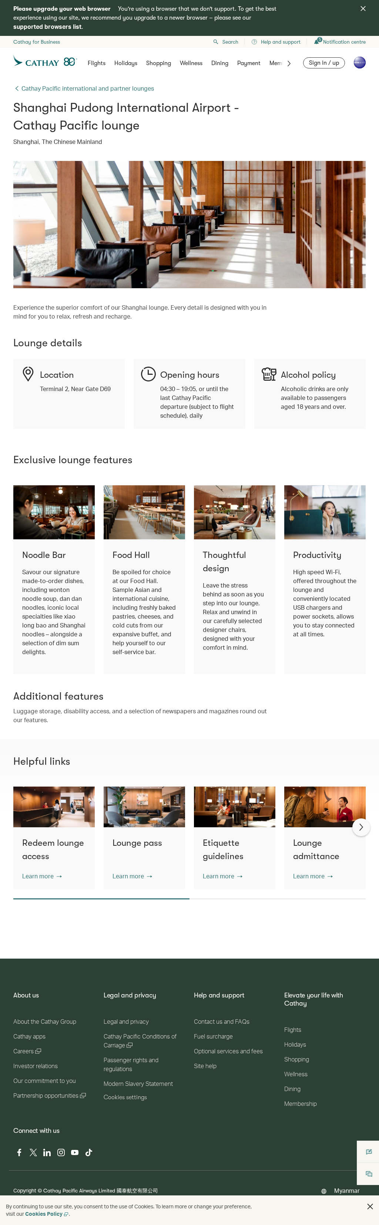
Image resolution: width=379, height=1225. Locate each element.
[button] (42, 876)
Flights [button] (96, 63)
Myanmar (347, 1190)
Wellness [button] (191, 63)
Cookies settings (125, 1097)
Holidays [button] (125, 63)
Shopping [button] (158, 63)
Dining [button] (219, 63)
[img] (363, 8)
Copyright (24, 1190)
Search (230, 42)
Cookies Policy (44, 1214)
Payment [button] (249, 63)
